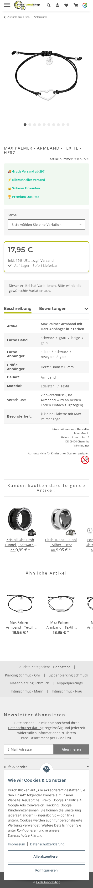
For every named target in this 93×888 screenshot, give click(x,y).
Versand (47, 260)
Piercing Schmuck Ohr (22, 675)
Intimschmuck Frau (67, 691)
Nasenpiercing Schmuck (29, 683)
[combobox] (46, 224)
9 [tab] (63, 124)
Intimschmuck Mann (27, 691)
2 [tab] (29, 124)
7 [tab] (53, 124)
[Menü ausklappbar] (7, 3)
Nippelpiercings (70, 683)
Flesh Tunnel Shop (48, 882)
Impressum (16, 844)
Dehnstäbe (62, 667)
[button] (48, 5)
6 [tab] (48, 124)
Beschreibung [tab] (17, 308)
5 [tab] (44, 124)
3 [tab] (34, 124)
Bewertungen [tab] (53, 308)
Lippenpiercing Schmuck (68, 675)
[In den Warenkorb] (7, 26)
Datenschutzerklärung (47, 844)
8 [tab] (58, 124)
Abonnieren (71, 749)
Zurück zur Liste (18, 17)
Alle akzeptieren (46, 856)
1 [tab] (25, 124)
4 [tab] (39, 124)
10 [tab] (68, 124)
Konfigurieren (46, 870)
